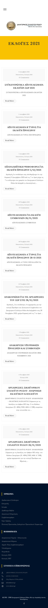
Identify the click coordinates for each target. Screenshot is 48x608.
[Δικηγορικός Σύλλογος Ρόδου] (25, 27)
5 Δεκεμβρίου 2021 (24, 114)
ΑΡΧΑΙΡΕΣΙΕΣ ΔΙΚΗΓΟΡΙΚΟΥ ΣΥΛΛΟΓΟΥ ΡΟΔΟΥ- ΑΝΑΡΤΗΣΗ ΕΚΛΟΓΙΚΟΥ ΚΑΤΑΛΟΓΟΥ (24, 390)
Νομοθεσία (5, 552)
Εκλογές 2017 (6, 559)
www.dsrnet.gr (11, 586)
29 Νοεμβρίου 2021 (24, 202)
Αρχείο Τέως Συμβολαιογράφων (13, 545)
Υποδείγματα (6, 548)
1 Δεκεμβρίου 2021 (24, 154)
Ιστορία (4, 507)
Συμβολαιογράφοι (8, 517)
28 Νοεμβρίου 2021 (24, 241)
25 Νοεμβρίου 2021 (24, 284)
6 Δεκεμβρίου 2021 (24, 72)
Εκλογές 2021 (28, 74)
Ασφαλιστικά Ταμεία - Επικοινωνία (14, 538)
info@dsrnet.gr (11, 582)
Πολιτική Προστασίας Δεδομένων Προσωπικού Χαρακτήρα (22, 524)
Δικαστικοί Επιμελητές (10, 514)
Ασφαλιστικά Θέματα (9, 541)
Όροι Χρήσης (6, 521)
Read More (9, 101)
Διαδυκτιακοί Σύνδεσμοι (10, 500)
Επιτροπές (5, 504)
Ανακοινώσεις (20, 74)
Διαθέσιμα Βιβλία (8, 511)
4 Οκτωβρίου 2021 (24, 375)
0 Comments (24, 78)
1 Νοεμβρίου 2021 (24, 332)
